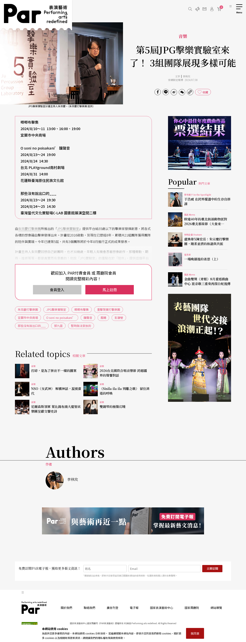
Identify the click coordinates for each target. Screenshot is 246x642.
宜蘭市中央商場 (28, 317)
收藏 (205, 92)
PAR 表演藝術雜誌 (34, 607)
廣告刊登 (112, 607)
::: (230, 6)
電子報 (134, 607)
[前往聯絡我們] (204, 9)
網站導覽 (216, 607)
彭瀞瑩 (119, 317)
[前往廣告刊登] (197, 9)
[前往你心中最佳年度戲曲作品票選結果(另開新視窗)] (199, 143)
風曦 (103, 317)
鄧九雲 (58, 326)
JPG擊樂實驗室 (68, 228)
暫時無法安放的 (81, 326)
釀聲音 (88, 317)
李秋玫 (186, 76)
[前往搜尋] (190, 9)
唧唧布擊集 (81, 309)
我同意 (195, 633)
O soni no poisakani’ (60, 317)
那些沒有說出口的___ (32, 326)
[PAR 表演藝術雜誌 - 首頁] (36, 15)
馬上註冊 (109, 289)
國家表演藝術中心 (161, 607)
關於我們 (66, 607)
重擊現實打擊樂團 (108, 309)
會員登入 (57, 289)
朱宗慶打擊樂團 (29, 228)
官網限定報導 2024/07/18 (183, 80)
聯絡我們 (89, 607)
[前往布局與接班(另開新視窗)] (199, 348)
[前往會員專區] (211, 9)
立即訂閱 (212, 568)
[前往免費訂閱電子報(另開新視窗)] (123, 520)
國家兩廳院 (192, 607)
